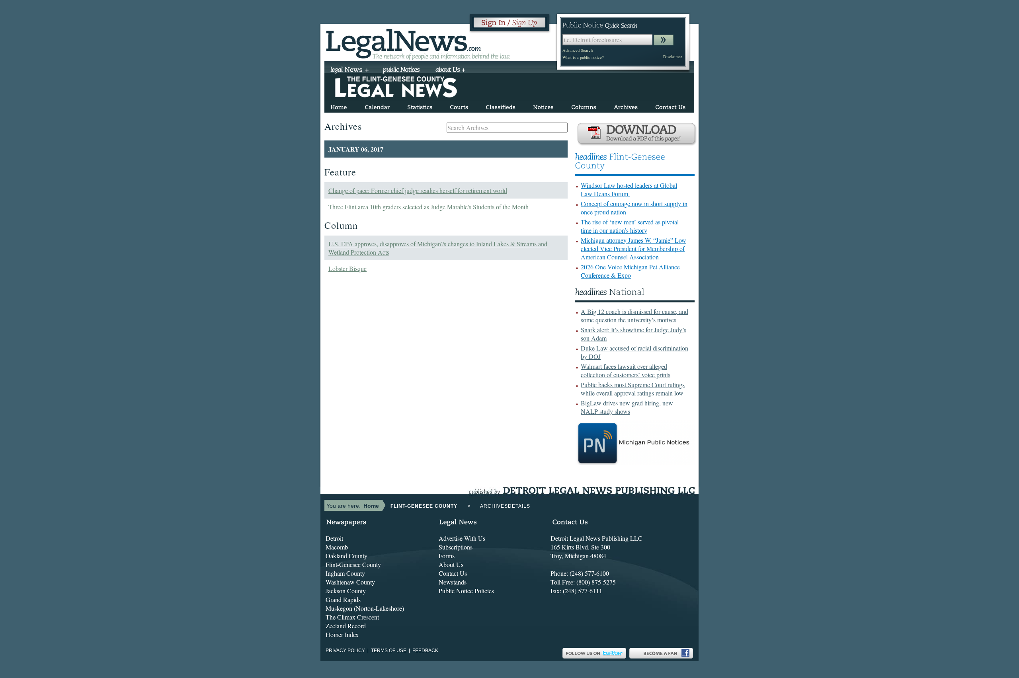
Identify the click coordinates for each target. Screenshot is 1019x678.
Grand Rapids (343, 599)
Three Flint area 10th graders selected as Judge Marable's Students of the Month (428, 207)
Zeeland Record (346, 626)
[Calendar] (377, 106)
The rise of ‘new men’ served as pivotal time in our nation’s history (630, 226)
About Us (451, 564)
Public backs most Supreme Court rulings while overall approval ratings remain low (633, 388)
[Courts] (459, 106)
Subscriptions (455, 547)
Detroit (334, 538)
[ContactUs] (670, 106)
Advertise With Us (462, 538)
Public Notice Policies (466, 590)
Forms (447, 555)
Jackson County (346, 590)
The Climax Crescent (352, 617)
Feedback (425, 650)
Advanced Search (577, 50)
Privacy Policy (345, 650)
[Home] (338, 106)
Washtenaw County (350, 582)
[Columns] (583, 106)
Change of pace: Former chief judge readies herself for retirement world (417, 190)
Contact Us (453, 573)
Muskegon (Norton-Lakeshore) (365, 608)
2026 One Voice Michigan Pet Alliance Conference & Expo (630, 271)
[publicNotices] (401, 70)
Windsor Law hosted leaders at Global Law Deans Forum (629, 189)
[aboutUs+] (450, 70)
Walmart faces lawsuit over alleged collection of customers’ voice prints (625, 370)
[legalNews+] (349, 70)
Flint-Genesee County (353, 564)
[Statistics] (419, 106)
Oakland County (346, 555)
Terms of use (388, 650)
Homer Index (342, 634)
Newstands (453, 582)
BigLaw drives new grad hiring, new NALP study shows (627, 407)
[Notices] (543, 106)
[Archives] (626, 106)
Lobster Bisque (347, 268)
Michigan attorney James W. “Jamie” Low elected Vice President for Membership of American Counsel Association (633, 248)
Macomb (337, 547)
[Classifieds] (500, 106)
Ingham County (345, 573)
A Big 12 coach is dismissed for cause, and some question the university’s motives (634, 315)
